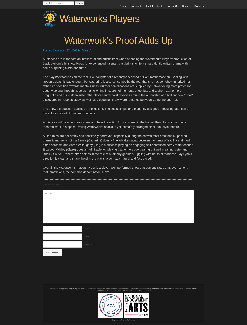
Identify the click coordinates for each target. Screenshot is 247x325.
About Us (173, 6)
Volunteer (199, 6)
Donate (186, 6)
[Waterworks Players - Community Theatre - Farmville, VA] (91, 26)
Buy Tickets (136, 6)
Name (87, 229)
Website (88, 244)
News (123, 6)
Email (87, 236)
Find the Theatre (155, 6)
